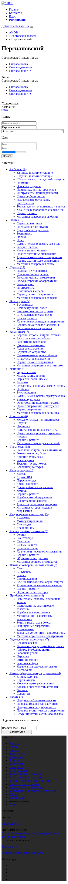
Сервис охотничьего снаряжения (38, 260)
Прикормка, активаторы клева (36, 189)
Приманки (23, 182)
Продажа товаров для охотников (37, 703)
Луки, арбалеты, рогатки (33, 230)
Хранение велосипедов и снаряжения (41, 321)
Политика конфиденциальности (22, 852)
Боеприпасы (24, 233)
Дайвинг (14, 760)
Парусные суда (26, 480)
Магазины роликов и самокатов (37, 561)
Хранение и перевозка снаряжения (39, 551)
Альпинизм (16, 757)
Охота (13, 747)
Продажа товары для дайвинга (36, 707)
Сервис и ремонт (28, 439)
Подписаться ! (16, 731)
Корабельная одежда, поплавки (37, 666)
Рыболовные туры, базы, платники (39, 450)
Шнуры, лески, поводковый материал (41, 179)
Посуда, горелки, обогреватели (37, 280)
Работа (13, 794)
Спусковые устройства (31, 351)
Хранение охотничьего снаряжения (39, 257)
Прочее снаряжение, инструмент (38, 406)
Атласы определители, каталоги (37, 686)
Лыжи (21, 568)
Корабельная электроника (33, 612)
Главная (14, 9)
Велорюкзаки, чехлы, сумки (35, 311)
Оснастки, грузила (29, 186)
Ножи (20, 240)
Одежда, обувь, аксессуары (26, 787)
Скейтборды (25, 538)
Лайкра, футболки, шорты (33, 649)
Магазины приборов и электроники (40, 636)
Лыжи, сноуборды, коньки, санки (30, 780)
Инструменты (26, 287)
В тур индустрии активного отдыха (40, 713)
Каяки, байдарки (27, 483)
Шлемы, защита (27, 318)
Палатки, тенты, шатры (32, 270)
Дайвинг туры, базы (30, 456)
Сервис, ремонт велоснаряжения (38, 324)
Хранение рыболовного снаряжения (40, 209)
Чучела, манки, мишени (32, 250)
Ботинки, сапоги (27, 659)
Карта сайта (9, 846)
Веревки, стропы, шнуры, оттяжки (39, 335)
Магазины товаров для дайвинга (38, 412)
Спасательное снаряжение (33, 358)
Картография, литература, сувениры (32, 790)
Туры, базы (16, 767)
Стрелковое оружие (29, 223)
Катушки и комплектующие (35, 176)
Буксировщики (26, 392)
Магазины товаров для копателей (38, 443)
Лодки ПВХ (24, 477)
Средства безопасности (32, 500)
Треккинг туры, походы (32, 463)
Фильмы (22, 690)
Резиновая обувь (27, 663)
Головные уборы (27, 653)
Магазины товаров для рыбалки (37, 216)
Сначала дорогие (20, 70)
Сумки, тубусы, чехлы (31, 196)
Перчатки (23, 656)
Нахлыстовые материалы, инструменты (33, 201)
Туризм (14, 750)
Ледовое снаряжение (30, 348)
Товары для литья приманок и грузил (41, 206)
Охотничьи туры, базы (31, 453)
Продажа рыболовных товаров (36, 700)
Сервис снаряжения (29, 409)
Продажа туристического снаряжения (41, 710)
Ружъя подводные (28, 399)
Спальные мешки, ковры (33, 274)
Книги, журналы (27, 676)
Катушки (22, 423)
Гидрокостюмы (26, 372)
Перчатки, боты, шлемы (32, 379)
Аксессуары (24, 669)
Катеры (21, 473)
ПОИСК (7, 156)
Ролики (21, 534)
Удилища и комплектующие (35, 172)
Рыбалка (14, 743)
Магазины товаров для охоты (35, 264)
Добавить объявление (15, 26)
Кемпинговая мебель (30, 291)
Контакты (15, 12)
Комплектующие (27, 548)
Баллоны (22, 382)
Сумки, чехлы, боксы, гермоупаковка (41, 395)
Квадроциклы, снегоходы (25, 774)
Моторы (22, 490)
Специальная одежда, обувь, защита (40, 582)
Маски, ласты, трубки (31, 375)
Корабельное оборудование (34, 497)
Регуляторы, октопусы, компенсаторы (41, 385)
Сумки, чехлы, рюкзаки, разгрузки (39, 243)
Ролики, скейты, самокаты (26, 777)
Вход (12, 16)
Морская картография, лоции (35, 683)
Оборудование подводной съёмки (38, 402)
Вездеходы (23, 517)
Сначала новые (19, 64)
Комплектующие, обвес (32, 308)
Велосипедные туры (30, 466)
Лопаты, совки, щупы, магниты (37, 429)
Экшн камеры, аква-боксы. (34, 622)
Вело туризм (17, 753)
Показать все (17, 797)
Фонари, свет (25, 284)
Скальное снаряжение (31, 345)
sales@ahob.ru (10, 823)
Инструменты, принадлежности (37, 193)
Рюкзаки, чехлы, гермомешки (36, 277)
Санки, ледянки (27, 578)
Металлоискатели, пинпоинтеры (38, 419)
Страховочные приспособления (37, 355)
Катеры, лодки (18, 770)
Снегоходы (24, 524)
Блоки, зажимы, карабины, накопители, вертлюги (34, 340)
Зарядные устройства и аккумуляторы (41, 632)
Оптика (21, 236)
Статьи (13, 804)
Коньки (21, 575)
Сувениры (23, 693)
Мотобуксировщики (30, 521)
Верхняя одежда (27, 642)
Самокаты (23, 541)
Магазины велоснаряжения (34, 328)
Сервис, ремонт (27, 213)
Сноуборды (24, 571)
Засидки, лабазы (27, 247)
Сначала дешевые (20, 67)
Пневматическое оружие (32, 226)
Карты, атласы (26, 680)
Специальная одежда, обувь (34, 314)
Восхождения (25, 460)
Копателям (16, 763)
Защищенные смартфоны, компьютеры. (33, 627)
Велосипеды (25, 304)
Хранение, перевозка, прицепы (37, 504)
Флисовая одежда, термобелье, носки (40, 646)
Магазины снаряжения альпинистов (40, 365)
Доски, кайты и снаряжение (35, 487)
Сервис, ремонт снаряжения (35, 294)
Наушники (23, 426)
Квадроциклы (26, 527)
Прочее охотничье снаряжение (36, 253)
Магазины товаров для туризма (37, 297)
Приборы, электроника (24, 784)
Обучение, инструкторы (32, 558)
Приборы (23, 389)
